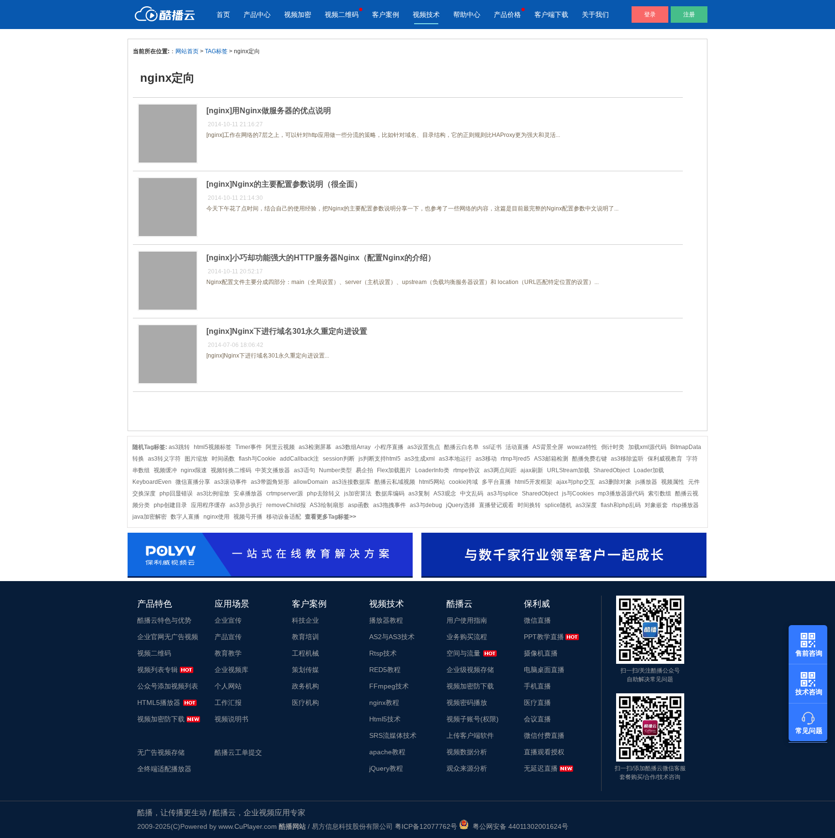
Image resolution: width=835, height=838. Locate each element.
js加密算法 (358, 493)
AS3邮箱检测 (551, 458)
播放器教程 (386, 620)
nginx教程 (384, 702)
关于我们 (595, 14)
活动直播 (517, 447)
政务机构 (305, 686)
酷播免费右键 (589, 458)
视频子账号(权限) (472, 719)
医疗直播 (537, 702)
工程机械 (305, 653)
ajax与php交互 (575, 482)
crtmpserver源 (284, 493)
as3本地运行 (455, 458)
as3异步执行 (246, 505)
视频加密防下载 (161, 719)
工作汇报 (228, 702)
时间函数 (223, 458)
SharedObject (611, 470)
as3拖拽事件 (389, 505)
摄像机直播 (541, 653)
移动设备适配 (283, 516)
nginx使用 (216, 516)
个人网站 (228, 686)
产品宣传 (228, 637)
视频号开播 (247, 516)
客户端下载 (551, 14)
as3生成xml (419, 458)
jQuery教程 (386, 768)
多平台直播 (496, 482)
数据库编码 (389, 493)
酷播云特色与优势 (164, 620)
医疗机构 (305, 702)
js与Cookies (578, 493)
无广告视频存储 (161, 752)
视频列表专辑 (157, 669)
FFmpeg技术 (389, 686)
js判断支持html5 (380, 458)
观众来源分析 (466, 768)
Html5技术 (385, 719)
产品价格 (507, 14)
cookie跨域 (463, 482)
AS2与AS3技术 (392, 637)
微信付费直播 (544, 735)
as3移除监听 (627, 458)
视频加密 (297, 14)
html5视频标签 (212, 447)
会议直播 (537, 719)
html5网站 (432, 482)
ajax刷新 (531, 470)
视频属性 (672, 482)
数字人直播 (185, 516)
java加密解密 (149, 516)
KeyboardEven (152, 482)
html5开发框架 (533, 482)
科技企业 (305, 620)
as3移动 (486, 458)
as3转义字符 (164, 458)
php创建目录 (170, 505)
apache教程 (387, 752)
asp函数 (358, 505)
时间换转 (529, 505)
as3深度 (586, 505)
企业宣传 (228, 620)
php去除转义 (323, 493)
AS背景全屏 (548, 447)
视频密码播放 (466, 702)
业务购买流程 (466, 637)
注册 (689, 14)
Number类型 (335, 470)
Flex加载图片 (394, 470)
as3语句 (304, 470)
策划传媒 (305, 669)
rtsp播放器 (685, 505)
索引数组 (659, 493)
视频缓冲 (165, 470)
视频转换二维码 (231, 470)
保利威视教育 (665, 458)
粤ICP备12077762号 (426, 826)
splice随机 (558, 505)
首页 (223, 14)
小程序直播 (388, 447)
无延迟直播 (541, 768)
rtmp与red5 (515, 458)
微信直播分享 (192, 482)
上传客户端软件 (470, 735)
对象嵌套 (656, 505)
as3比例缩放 (213, 493)
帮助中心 (466, 14)
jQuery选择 (460, 505)
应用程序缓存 (208, 505)
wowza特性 (582, 447)
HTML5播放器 (158, 702)
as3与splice (502, 493)
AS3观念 (444, 493)
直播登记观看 (496, 505)
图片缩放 (196, 458)
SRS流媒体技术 (393, 735)
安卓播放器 (247, 493)
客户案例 (385, 14)
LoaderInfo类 (432, 470)
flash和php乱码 (621, 505)
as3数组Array (353, 447)
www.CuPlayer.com (247, 826)
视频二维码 (342, 14)
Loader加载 (648, 470)
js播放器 (646, 482)
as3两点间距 (500, 470)
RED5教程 (385, 669)
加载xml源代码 (647, 447)
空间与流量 (463, 653)
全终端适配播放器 (164, 769)
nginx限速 (194, 470)
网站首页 (187, 51)
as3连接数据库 (351, 482)
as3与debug (426, 505)
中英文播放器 (272, 470)
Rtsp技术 (383, 653)
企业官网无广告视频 (167, 637)
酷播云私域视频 (394, 482)
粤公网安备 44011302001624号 (518, 826)
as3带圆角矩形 (270, 482)
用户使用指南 (466, 620)
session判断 (339, 458)
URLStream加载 (568, 470)
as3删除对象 (615, 482)
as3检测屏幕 (315, 447)
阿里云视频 (280, 447)
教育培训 (305, 637)
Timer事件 (248, 447)
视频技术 (426, 14)
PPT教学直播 (544, 637)
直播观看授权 (544, 752)
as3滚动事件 (230, 482)
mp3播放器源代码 (621, 493)
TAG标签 (216, 51)
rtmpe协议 (466, 470)
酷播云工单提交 (238, 752)
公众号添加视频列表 (167, 686)
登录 (650, 14)
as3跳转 (179, 447)
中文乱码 (471, 493)
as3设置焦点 (423, 447)
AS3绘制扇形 (327, 505)
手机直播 (537, 686)
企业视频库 (231, 669)
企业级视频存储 (470, 669)
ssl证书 (492, 447)
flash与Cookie (257, 458)
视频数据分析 (466, 752)
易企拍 (364, 470)
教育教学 (228, 653)
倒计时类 (612, 447)
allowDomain (310, 482)
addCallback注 (299, 458)
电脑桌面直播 (544, 669)
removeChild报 (286, 505)
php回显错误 (176, 493)
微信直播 (537, 620)
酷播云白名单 (461, 447)
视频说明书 (231, 719)
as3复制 (419, 493)
